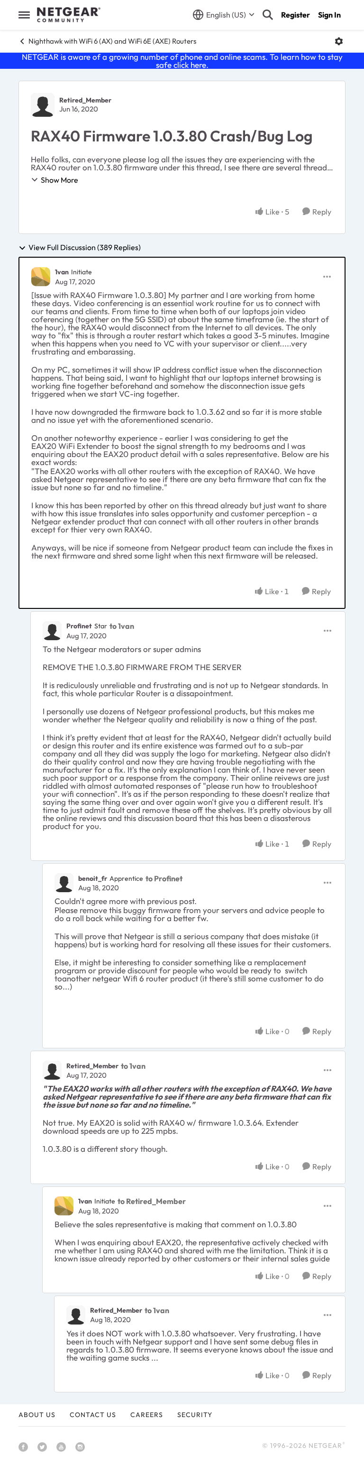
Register (295, 14)
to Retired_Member (152, 1201)
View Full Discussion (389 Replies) (84, 247)
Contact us (93, 1414)
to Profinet (164, 878)
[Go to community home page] (68, 14)
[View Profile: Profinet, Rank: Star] (52, 630)
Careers (146, 1414)
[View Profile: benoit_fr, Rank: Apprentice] (64, 882)
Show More (59, 180)
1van (62, 272)
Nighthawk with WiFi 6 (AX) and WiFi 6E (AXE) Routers (112, 41)
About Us (36, 1414)
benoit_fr (92, 878)
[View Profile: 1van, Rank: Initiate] (40, 276)
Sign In (329, 14)
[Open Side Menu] (24, 15)
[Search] (267, 14)
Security (194, 1414)
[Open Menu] (339, 41)
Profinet (79, 626)
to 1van (121, 626)
